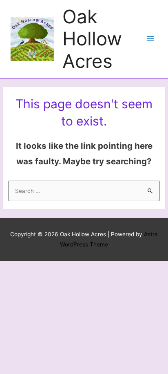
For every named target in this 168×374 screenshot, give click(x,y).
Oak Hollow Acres (92, 38)
